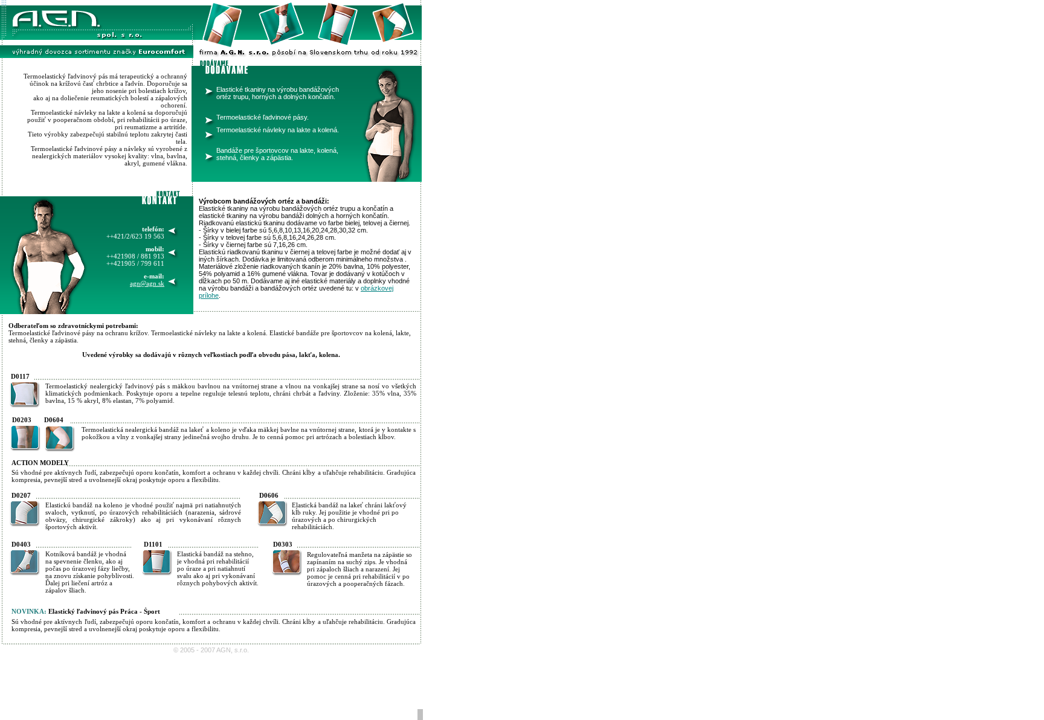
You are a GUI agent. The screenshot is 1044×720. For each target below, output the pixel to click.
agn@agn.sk (147, 283)
